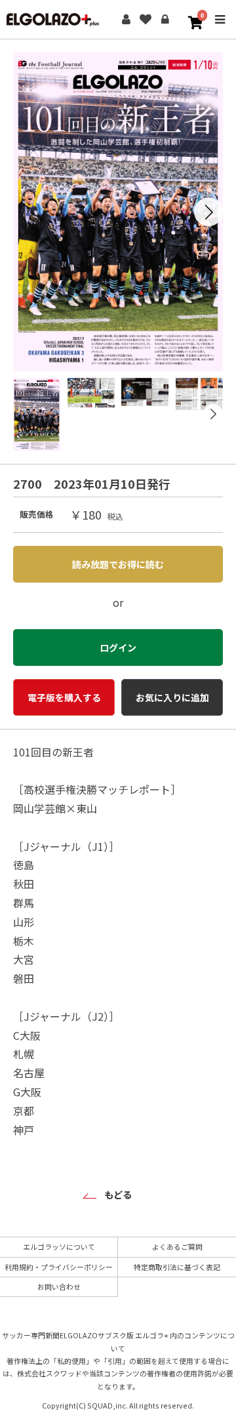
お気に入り (145, 20)
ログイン (165, 20)
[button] (208, 211)
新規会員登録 (126, 20)
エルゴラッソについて (59, 1246)
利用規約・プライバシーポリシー (59, 1267)
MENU (219, 29)
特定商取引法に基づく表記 (177, 1267)
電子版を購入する (64, 697)
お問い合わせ (59, 1286)
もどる (118, 1194)
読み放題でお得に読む (118, 564)
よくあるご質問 (177, 1246)
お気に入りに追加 (172, 697)
